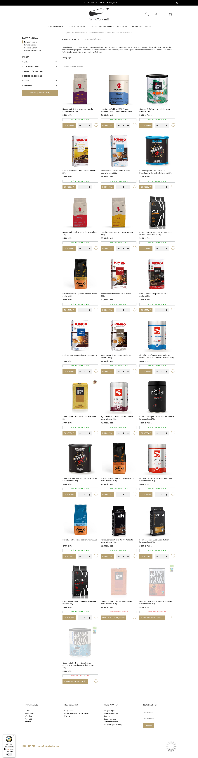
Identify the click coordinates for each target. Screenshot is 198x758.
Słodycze (122, 26)
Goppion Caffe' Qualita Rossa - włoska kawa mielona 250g (116, 602)
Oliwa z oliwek (76, 26)
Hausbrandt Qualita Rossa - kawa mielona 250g (79, 233)
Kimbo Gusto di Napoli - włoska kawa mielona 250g (116, 356)
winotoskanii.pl (81, 32)
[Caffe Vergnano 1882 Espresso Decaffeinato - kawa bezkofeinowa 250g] (157, 151)
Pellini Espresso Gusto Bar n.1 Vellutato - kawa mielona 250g (117, 541)
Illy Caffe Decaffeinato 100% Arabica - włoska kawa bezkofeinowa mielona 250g (156, 356)
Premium (137, 26)
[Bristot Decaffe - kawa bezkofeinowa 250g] (80, 520)
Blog (148, 26)
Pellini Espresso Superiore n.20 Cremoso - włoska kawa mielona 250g (156, 233)
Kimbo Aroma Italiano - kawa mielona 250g (79, 355)
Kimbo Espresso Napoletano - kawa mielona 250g (154, 295)
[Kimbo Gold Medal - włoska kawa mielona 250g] (80, 151)
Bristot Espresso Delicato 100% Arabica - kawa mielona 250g (117, 479)
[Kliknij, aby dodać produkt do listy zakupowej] (96, 125)
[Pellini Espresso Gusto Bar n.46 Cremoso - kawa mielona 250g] (157, 520)
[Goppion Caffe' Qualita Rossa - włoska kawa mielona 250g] (118, 582)
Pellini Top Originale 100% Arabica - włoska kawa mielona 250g (156, 418)
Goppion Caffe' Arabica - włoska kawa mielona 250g (154, 110)
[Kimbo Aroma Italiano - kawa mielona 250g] (80, 336)
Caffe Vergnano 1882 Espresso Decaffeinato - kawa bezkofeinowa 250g (155, 171)
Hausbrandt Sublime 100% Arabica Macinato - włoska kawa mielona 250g (116, 110)
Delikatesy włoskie (101, 26)
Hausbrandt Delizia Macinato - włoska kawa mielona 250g (77, 110)
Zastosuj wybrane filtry (40, 92)
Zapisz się (148, 725)
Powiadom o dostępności (113, 618)
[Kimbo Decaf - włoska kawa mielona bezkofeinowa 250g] (118, 151)
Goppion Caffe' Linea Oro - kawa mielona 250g (79, 418)
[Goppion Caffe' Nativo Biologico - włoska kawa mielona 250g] (157, 582)
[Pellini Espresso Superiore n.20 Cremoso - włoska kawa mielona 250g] (157, 213)
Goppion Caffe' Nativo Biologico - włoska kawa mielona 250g (155, 602)
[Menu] (13, 736)
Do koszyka (69, 125)
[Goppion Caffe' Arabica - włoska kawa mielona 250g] (157, 90)
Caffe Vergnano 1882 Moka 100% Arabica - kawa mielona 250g (79, 479)
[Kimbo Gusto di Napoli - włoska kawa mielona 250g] (118, 336)
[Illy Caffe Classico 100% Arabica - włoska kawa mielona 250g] (157, 459)
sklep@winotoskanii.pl (48, 746)
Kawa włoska (112, 32)
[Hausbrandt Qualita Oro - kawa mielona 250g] (118, 213)
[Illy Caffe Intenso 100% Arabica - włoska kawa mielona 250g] (118, 397)
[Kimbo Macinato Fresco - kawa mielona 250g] (118, 274)
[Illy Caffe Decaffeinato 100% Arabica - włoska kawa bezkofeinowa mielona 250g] (157, 336)
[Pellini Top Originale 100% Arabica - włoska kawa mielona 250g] (157, 397)
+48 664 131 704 (27, 746)
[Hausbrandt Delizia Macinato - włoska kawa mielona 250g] (80, 90)
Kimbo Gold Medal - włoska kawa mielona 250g (79, 171)
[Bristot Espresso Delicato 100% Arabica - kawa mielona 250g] (118, 459)
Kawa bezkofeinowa (32, 51)
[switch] (9, 754)
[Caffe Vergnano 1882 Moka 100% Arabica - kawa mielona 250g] (80, 459)
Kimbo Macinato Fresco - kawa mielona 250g (117, 295)
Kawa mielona (30, 42)
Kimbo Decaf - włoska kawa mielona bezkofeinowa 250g (115, 171)
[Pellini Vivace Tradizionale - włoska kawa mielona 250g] (80, 582)
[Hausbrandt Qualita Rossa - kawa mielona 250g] (80, 213)
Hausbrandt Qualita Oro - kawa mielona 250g (117, 233)
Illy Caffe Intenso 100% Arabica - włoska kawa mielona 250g (117, 418)
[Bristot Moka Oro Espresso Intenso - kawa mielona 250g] (80, 274)
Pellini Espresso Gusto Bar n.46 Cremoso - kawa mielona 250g (156, 541)
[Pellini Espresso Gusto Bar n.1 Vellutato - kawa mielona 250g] (118, 520)
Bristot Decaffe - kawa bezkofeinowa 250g (79, 540)
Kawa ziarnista (30, 45)
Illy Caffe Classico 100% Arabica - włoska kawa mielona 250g (155, 479)
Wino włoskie (55, 26)
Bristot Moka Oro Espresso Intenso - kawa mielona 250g (79, 295)
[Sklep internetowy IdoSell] (171, 746)
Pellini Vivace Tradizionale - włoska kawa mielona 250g (79, 602)
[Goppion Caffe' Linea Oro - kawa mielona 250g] (80, 397)
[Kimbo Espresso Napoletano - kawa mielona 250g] (157, 274)
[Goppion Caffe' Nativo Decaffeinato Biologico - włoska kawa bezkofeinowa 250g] (80, 643)
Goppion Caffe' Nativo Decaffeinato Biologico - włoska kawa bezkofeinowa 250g (78, 665)
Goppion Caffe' (30, 48)
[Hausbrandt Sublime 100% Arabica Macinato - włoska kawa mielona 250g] (118, 90)
